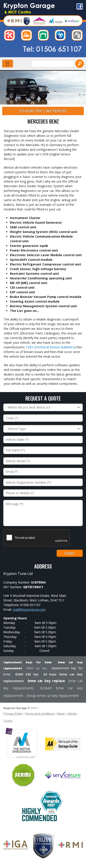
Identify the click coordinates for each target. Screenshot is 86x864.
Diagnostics (27, 36)
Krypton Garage (29, 7)
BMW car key (37, 668)
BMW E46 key (27, 674)
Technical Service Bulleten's (55, 347)
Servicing (44, 36)
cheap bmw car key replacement (52, 695)
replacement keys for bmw (27, 662)
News (61, 713)
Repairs (10, 36)
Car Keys (78, 36)
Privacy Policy (14, 713)
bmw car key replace (46, 681)
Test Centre (61, 36)
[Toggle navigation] (7, 63)
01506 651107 (59, 48)
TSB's (30, 347)
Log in (8, 721)
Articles (72, 713)
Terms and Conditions (40, 713)
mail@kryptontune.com (29, 609)
